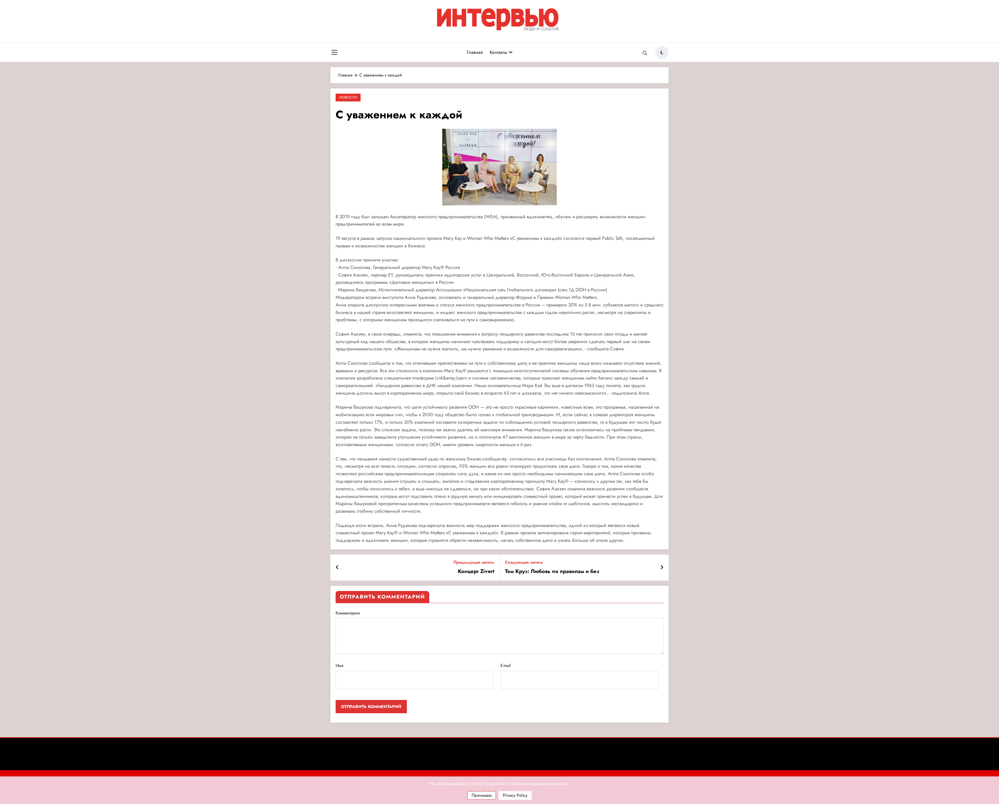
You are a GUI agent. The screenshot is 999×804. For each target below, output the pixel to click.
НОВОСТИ (348, 97)
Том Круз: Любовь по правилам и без (552, 571)
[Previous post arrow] (337, 567)
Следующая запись (524, 562)
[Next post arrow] (661, 567)
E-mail (506, 665)
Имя (339, 665)
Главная (475, 52)
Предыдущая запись (473, 562)
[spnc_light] (661, 52)
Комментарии (348, 613)
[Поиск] (644, 53)
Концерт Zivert (476, 571)
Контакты (499, 52)
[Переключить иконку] (334, 53)
